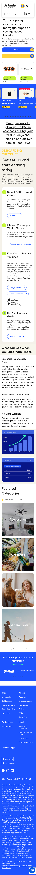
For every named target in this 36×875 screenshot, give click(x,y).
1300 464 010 (6, 868)
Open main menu (31, 6)
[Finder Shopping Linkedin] (12, 770)
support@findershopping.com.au (14, 866)
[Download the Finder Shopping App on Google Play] (14, 304)
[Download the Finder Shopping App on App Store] (14, 300)
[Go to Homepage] (10, 6)
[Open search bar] (27, 6)
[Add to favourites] (14, 91)
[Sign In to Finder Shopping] (23, 6)
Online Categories (13, 14)
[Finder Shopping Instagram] (7, 770)
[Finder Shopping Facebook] (3, 770)
